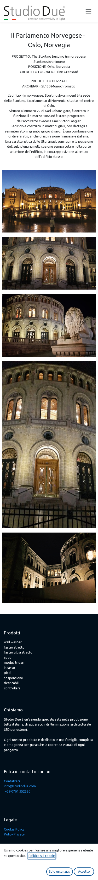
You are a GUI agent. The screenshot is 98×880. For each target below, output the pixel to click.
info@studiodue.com (20, 786)
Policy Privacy (14, 834)
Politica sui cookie (41, 855)
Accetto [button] (84, 871)
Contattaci (12, 781)
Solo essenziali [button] (59, 871)
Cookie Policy (14, 829)
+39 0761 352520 (17, 791)
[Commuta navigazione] (88, 11)
